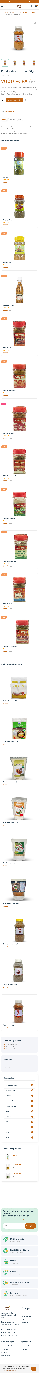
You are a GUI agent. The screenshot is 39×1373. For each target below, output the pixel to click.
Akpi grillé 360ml (8, 305)
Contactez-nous (26, 1316)
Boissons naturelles (11, 1085)
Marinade (8, 1127)
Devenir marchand (18, 1068)
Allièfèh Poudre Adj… (10, 476)
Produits (14, 12)
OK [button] (34, 1368)
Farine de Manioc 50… (10, 701)
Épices (33, 12)
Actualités (25, 1322)
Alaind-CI (9, 1063)
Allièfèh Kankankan (9, 390)
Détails (4, 119)
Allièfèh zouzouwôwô (10, 646)
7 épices (6, 177)
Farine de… (17, 1174)
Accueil (7, 12)
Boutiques (4, 1352)
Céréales (8, 1095)
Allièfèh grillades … (9, 348)
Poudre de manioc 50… (11, 741)
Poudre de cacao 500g (11, 903)
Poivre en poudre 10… (10, 984)
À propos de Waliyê (27, 1313)
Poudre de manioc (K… (10, 782)
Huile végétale (10, 1122)
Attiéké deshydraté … (10, 863)
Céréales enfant (10, 1101)
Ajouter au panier (14, 100)
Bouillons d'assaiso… (11, 1090)
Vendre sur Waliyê (6, 1346)
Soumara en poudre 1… (11, 944)
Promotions (4, 1349)
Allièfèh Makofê (8, 433)
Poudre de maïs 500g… (11, 822)
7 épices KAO (7, 262)
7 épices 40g (7, 220)
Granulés (8, 1116)
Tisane (7, 1137)
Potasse (16, 1156)
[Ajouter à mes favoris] (25, 100)
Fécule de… (17, 1165)
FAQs (23, 1319)
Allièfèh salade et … (9, 518)
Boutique (12, 119)
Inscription (30, 1226)
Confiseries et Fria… (11, 1106)
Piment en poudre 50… (10, 1025)
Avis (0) (20, 119)
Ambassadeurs (5, 1355)
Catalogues (23, 12)
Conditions (24, 1349)
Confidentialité (25, 1346)
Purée (7, 1132)
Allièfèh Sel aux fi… (9, 561)
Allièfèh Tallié (7, 604)
